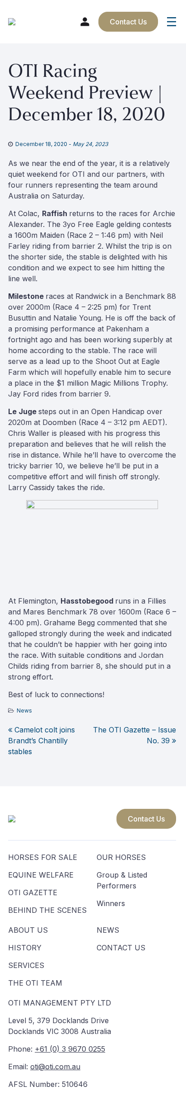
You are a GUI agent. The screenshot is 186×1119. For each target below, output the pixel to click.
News (24, 710)
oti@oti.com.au (55, 1066)
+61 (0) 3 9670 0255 (70, 1048)
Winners (111, 903)
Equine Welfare (41, 874)
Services (26, 965)
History (25, 947)
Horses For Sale (42, 857)
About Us (28, 930)
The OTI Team (35, 982)
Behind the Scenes (47, 910)
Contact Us (146, 818)
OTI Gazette (32, 892)
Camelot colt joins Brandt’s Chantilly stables (41, 740)
